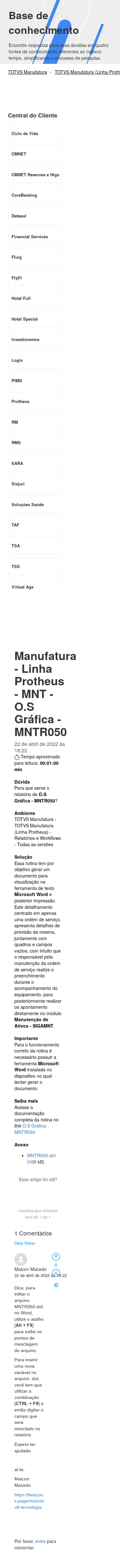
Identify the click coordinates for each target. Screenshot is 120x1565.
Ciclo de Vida (25, 133)
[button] (38, 1190)
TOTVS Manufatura (27, 72)
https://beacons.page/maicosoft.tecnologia (29, 1501)
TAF (15, 525)
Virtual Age (23, 587)
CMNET (19, 154)
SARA (17, 463)
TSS (16, 566)
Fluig (17, 257)
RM (15, 422)
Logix (17, 360)
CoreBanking (24, 195)
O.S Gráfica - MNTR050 (31, 1128)
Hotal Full (21, 298)
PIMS (17, 380)
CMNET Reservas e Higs (35, 174)
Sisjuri (18, 484)
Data (18, 1243)
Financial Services (30, 236)
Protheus (20, 401)
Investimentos (25, 339)
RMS (16, 442)
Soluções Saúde (28, 504)
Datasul (19, 216)
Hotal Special (25, 319)
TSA (16, 546)
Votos (29, 1243)
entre (40, 1541)
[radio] (56, 1256)
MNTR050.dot (41, 1155)
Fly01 (17, 278)
